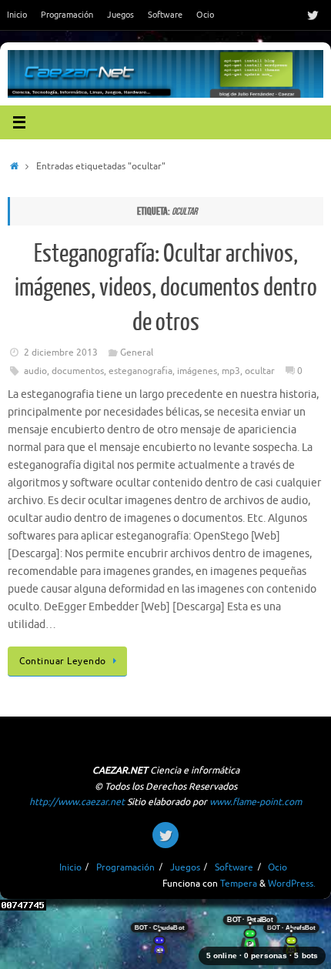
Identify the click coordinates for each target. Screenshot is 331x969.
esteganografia (140, 371)
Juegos (120, 14)
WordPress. (292, 883)
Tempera (238, 883)
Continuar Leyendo (62, 661)
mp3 (231, 371)
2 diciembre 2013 (61, 352)
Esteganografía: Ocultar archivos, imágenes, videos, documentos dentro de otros (166, 288)
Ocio (205, 14)
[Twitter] (312, 14)
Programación (67, 14)
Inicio (17, 14)
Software (165, 14)
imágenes (197, 371)
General (136, 352)
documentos (78, 371)
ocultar (260, 371)
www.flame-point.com (255, 802)
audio (35, 371)
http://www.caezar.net (77, 802)
